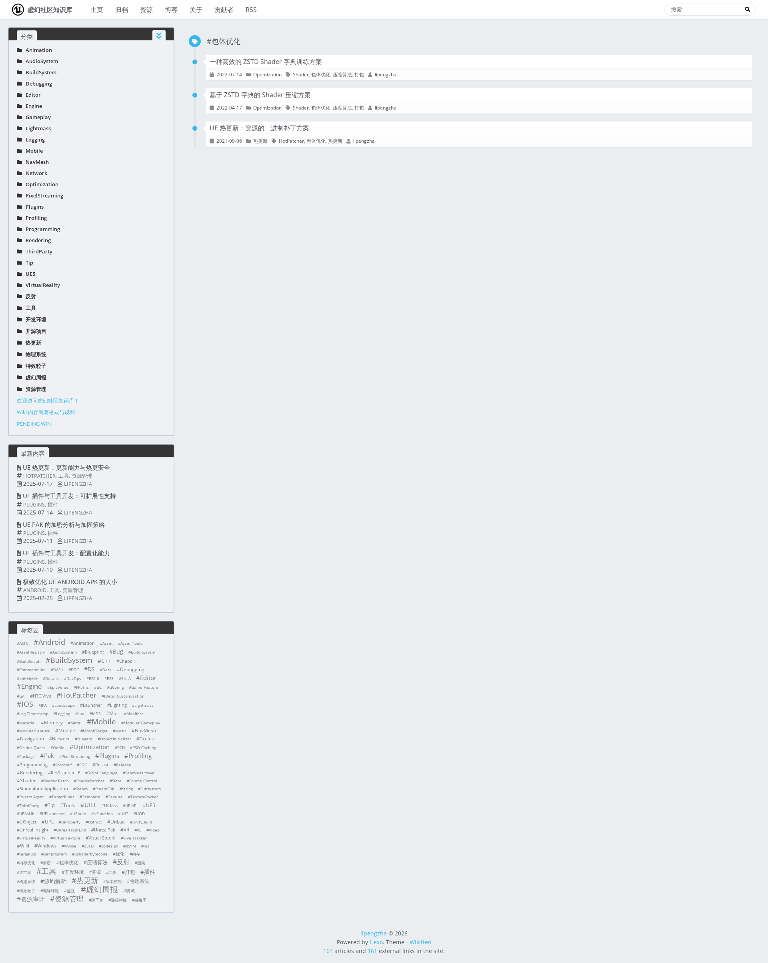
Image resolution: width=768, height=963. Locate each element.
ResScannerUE (65, 773)
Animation (37, 50)
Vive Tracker (135, 838)
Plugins (33, 206)
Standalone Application (44, 789)
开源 (96, 872)
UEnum (79, 813)
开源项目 (34, 331)
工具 (29, 307)
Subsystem (150, 789)
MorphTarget (95, 731)
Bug (118, 651)
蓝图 (71, 890)
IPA (44, 705)
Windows (46, 846)
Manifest (134, 713)
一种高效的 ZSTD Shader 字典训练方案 (266, 61)
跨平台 (97, 900)
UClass (111, 805)
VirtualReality (41, 285)
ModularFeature (34, 731)
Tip (27, 262)
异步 (112, 872)
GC (99, 687)
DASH (58, 669)
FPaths (82, 687)
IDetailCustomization (124, 696)
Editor (31, 94)
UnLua (117, 822)
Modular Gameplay (142, 723)
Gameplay (36, 117)
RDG (83, 765)
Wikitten (421, 942)
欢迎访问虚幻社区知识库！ (48, 400)
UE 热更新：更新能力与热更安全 (66, 467)
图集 (141, 862)
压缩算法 (97, 862)
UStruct (95, 822)
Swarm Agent (31, 797)
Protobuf (63, 765)
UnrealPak (104, 830)
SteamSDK (104, 789)
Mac (114, 713)
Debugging (37, 83)
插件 (53, 504)
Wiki (24, 846)
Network (34, 173)
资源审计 (33, 899)
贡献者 (224, 9)
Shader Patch (56, 781)
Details (52, 678)
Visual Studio (102, 838)
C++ (106, 660)
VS (139, 830)
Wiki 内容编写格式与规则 (46, 412)
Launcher (92, 705)
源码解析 (55, 881)
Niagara (84, 739)
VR (126, 829)
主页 (96, 9)
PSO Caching (144, 747)
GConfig (116, 687)
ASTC (23, 643)
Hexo (376, 942)
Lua (81, 713)
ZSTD (89, 846)
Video (154, 830)
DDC (75, 669)
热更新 (31, 342)
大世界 (25, 872)
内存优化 (27, 862)
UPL (49, 822)
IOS (27, 704)
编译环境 (51, 890)
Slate (117, 781)
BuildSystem (39, 72)
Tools (69, 805)
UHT (124, 813)
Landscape (64, 705)
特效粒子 (34, 365)
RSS (251, 9)
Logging (33, 139)
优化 (120, 854)
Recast (101, 765)
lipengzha (78, 483)
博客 (171, 9)
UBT (90, 805)
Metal (76, 723)
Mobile (32, 150)
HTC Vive (42, 696)
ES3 (110, 678)
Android (34, 590)
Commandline (32, 669)
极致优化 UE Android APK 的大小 (70, 582)
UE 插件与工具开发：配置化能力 (66, 553)
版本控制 (114, 881)
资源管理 (34, 389)
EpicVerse (59, 687)
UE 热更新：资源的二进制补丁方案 (259, 128)
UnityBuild (142, 822)
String (127, 789)
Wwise (70, 846)
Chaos (125, 661)
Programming (41, 229)
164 (328, 951)
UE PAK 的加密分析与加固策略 (64, 524)
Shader (28, 781)
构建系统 (27, 881)
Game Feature (144, 687)
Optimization (40, 184)
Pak (49, 756)
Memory (53, 723)
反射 (29, 296)
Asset (107, 643)
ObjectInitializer (115, 739)
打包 (130, 871)
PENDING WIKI (34, 423)
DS (91, 669)
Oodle (58, 747)
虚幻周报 (34, 377)
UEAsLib (26, 813)
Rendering (36, 240)
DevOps (73, 678)
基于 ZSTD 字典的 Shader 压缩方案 (260, 94)
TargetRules (63, 797)
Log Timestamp (33, 713)
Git (22, 696)
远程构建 (119, 900)
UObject (28, 822)
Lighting (118, 705)
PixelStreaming (42, 195)
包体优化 (68, 862)
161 (372, 951)
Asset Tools (131, 643)
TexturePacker (144, 797)
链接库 (140, 900)
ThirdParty (37, 251)
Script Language (103, 773)
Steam (82, 789)
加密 (47, 862)
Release (123, 765)
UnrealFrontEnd (71, 830)
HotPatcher (39, 475)
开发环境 (34, 319)
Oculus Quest (32, 747)
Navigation (32, 739)
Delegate (29, 678)
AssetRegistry (32, 652)
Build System (143, 652)
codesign (109, 846)
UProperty (70, 822)
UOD (140, 813)
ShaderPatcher (90, 781)
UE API (131, 805)
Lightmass (36, 128)
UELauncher (53, 813)
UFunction (103, 813)
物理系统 (34, 354)
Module (66, 731)
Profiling (34, 217)
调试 (130, 890)
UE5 (28, 273)
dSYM (131, 846)
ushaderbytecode (91, 854)
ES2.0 (94, 678)
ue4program (55, 854)
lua (147, 846)
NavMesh (35, 161)
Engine (32, 106)
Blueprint (94, 652)
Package (27, 756)
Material (27, 723)
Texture (115, 797)
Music (120, 731)
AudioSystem (40, 61)
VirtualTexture (66, 838)
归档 (121, 9)
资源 (146, 9)
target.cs (27, 854)
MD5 (96, 713)
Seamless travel (140, 773)
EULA (126, 678)
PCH (121, 747)
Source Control (143, 781)
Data (107, 669)
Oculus (146, 739)
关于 (196, 9)
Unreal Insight (34, 830)
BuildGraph (29, 661)
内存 (136, 854)
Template (91, 797)
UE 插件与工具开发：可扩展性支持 (69, 496)
